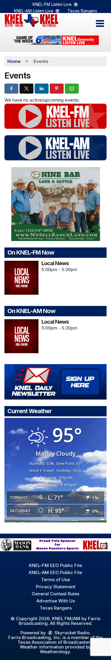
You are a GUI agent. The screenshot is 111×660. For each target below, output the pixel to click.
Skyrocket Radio (71, 632)
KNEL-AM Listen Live (34, 10)
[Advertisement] (55, 41)
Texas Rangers (82, 10)
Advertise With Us (55, 601)
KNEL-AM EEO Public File (55, 572)
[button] (100, 23)
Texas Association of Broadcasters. (55, 642)
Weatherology (55, 651)
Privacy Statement (55, 586)
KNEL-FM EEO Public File (55, 565)
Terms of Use (55, 579)
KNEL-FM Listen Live (53, 4)
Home (14, 61)
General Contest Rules (55, 594)
